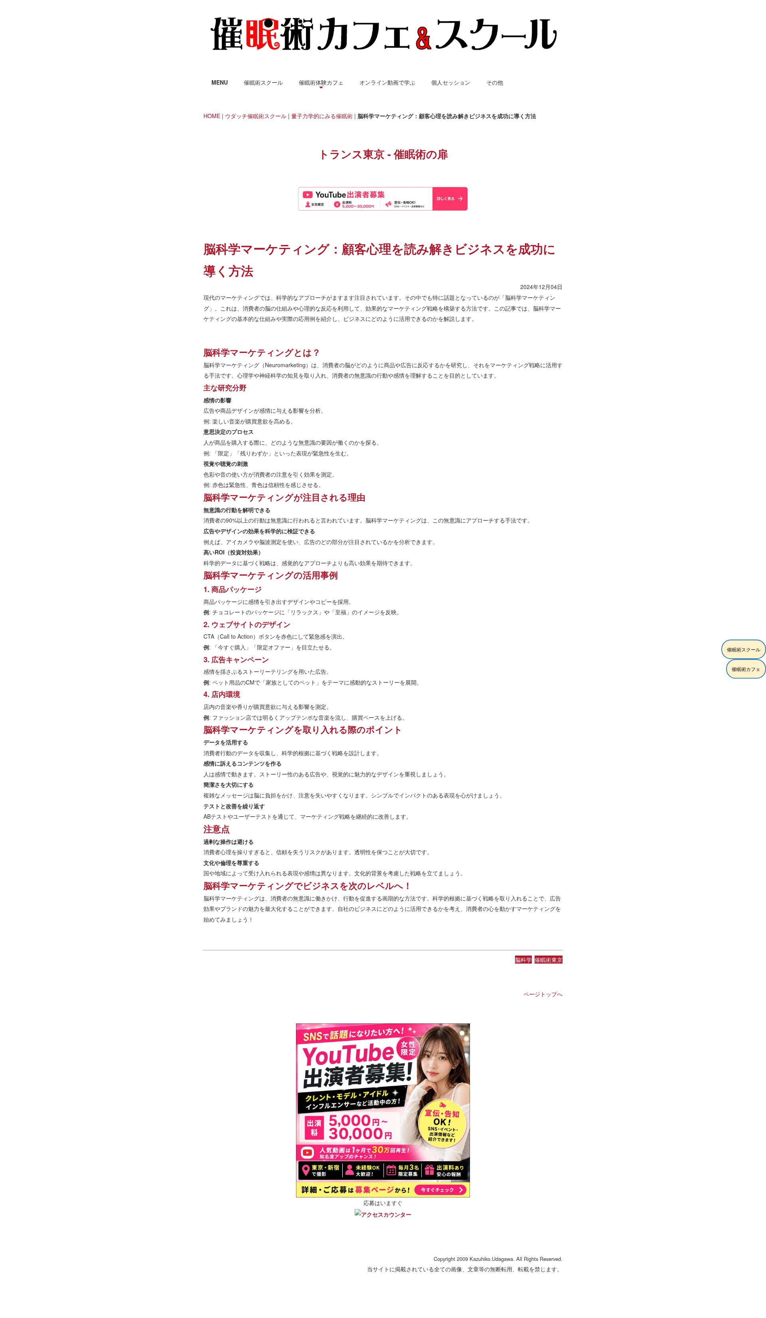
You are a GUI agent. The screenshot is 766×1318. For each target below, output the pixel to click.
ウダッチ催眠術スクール (255, 116)
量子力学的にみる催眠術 (322, 116)
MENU (219, 82)
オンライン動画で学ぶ (387, 82)
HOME (211, 116)
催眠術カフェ (746, 668)
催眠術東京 (549, 960)
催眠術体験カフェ (321, 82)
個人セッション (450, 82)
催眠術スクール (263, 82)
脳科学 (523, 960)
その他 (494, 82)
